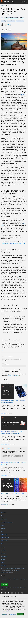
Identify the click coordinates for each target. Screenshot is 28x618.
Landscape (3, 550)
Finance (25, 578)
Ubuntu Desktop (5, 537)
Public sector (16, 578)
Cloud (2, 543)
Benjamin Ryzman (4, 504)
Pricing (2, 562)
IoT (2, 531)
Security (3, 546)
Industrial (10, 578)
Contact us (4, 584)
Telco (21, 578)
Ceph (5, 95)
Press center (4, 589)
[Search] (22, 2)
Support (3, 559)
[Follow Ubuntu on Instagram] (12, 593)
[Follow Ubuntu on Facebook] (5, 593)
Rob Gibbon (8, 24)
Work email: (5, 363)
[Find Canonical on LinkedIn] (9, 593)
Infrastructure (9, 568)
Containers (3, 553)
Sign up (5, 379)
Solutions (3, 565)
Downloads (3, 556)
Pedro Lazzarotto (4, 475)
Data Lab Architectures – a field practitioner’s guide (13, 243)
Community (9, 587)
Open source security (6, 570)
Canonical (3, 413)
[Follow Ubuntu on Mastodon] (2, 593)
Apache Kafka (18, 277)
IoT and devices (15, 570)
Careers (14, 587)
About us (3, 587)
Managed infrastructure (6, 522)
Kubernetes (4, 519)
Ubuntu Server (4, 540)
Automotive (4, 578)
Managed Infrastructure (19, 568)
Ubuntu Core (4, 534)
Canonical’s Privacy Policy (14, 375)
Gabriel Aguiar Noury (5, 444)
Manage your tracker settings (9, 614)
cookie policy (7, 610)
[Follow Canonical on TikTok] (19, 593)
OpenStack (3, 512)
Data (4, 568)
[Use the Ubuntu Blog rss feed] (22, 593)
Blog (2, 5)
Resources (22, 587)
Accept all (20, 614)
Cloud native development (7, 572)
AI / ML (2, 525)
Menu (25, 1)
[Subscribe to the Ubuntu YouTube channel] (16, 593)
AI (1, 568)
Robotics (3, 528)
